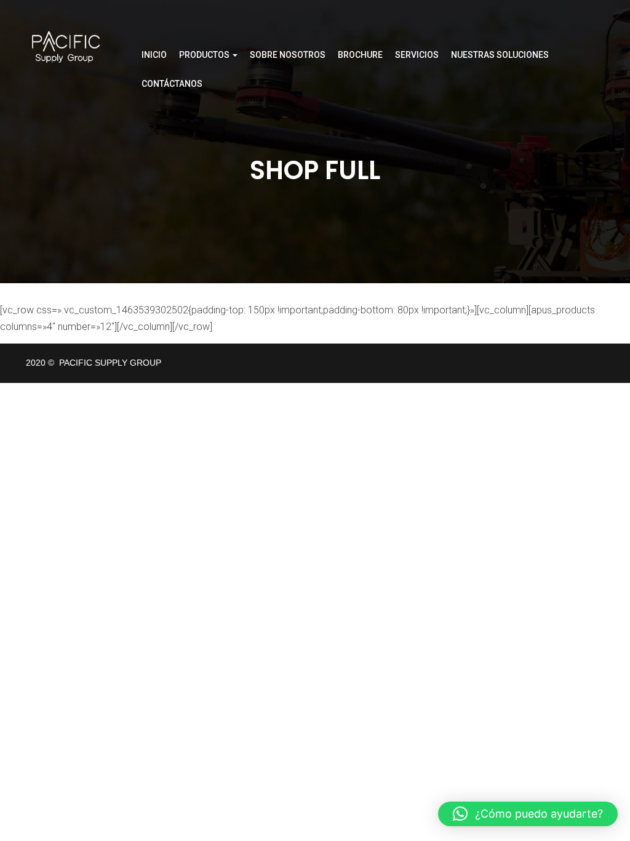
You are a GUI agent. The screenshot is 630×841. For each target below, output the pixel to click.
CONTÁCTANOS (172, 84)
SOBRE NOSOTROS (287, 55)
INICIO (154, 55)
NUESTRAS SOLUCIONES (500, 55)
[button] (528, 814)
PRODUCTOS (205, 55)
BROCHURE (360, 55)
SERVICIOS (417, 55)
